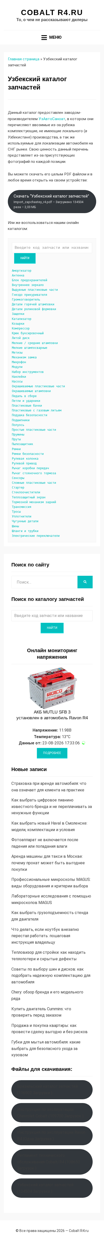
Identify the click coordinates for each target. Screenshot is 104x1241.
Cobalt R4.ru (52, 12)
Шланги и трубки (25, 531)
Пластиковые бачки (27, 405)
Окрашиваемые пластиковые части (38, 386)
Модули (17, 367)
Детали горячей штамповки (33, 304)
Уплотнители (21, 516)
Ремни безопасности (28, 454)
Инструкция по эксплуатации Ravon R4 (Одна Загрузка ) (51, 1135)
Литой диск (21, 338)
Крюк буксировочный (28, 333)
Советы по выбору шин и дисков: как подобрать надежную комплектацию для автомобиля (50, 975)
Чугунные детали (25, 521)
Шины (15, 526)
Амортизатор (21, 270)
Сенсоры (18, 478)
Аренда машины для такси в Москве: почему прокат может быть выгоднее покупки (48, 863)
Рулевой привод (24, 463)
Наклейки (19, 376)
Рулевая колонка (25, 458)
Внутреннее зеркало (28, 285)
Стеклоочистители (26, 492)
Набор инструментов (28, 372)
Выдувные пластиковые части (35, 290)
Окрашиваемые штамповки (31, 391)
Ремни (16, 449)
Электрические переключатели (36, 536)
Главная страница (23, 59)
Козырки (18, 323)
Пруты (16, 439)
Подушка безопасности (29, 415)
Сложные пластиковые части (34, 483)
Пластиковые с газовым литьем (36, 410)
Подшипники (21, 420)
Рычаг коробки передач (30, 468)
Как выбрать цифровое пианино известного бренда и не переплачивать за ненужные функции (51, 806)
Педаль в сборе (24, 396)
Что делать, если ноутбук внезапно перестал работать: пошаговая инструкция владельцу (45, 936)
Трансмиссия (21, 507)
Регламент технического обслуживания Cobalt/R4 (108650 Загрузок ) (48, 1162)
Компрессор (21, 328)
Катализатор (21, 319)
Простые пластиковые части (34, 430)
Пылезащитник (22, 444)
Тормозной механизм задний (34, 502)
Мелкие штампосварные (29, 348)
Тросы (16, 511)
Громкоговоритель (26, 299)
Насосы (17, 381)
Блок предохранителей (29, 280)
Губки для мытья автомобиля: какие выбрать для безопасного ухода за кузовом (46, 1048)
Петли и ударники (26, 401)
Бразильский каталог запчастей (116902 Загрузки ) (47, 1089)
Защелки (18, 314)
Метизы (17, 352)
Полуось (18, 425)
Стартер (18, 487)
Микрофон (19, 362)
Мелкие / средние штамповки (35, 343)
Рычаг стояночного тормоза (34, 473)
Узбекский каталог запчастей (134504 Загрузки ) (45, 1188)
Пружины (18, 434)
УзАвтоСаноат (52, 119)
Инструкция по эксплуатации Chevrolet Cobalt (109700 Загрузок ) (50, 1112)
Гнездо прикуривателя (29, 295)
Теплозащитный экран (28, 497)
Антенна (18, 275)
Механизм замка (24, 357)
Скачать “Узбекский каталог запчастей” (51, 201)
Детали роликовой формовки (34, 309)
